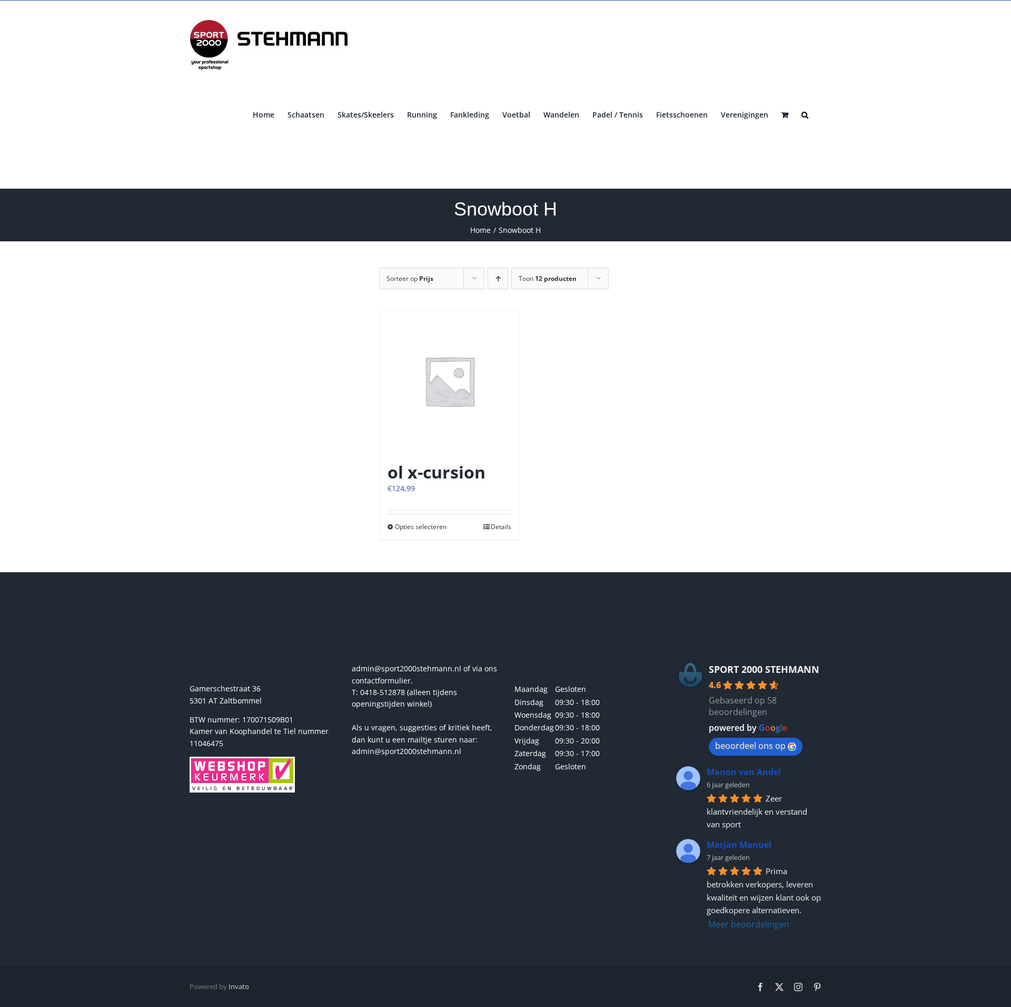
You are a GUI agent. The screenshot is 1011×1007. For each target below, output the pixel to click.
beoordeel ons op (750, 745)
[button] (804, 114)
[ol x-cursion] (449, 381)
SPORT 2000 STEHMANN (764, 669)
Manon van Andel (744, 772)
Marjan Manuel (739, 844)
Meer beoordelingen (748, 924)
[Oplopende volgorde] (498, 278)
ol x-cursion (436, 472)
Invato (239, 986)
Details (501, 526)
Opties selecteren (421, 526)
